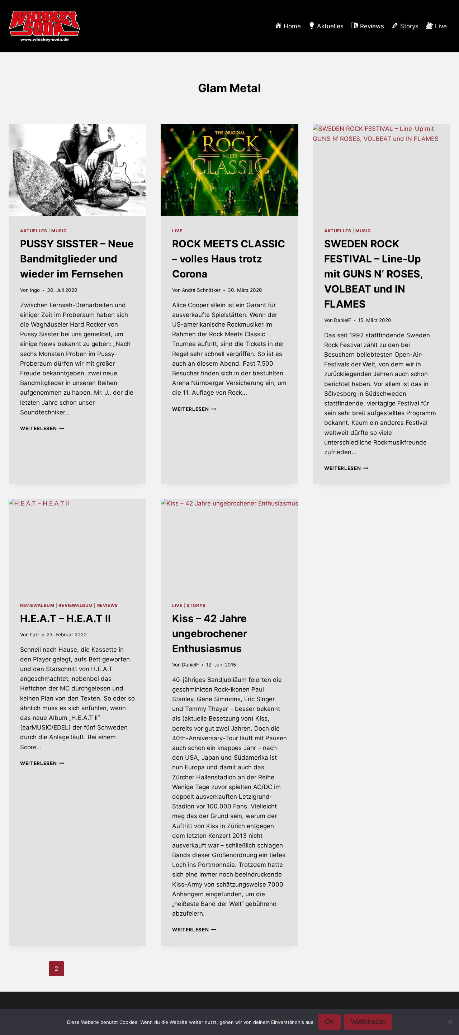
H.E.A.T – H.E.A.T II (65, 618)
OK (329, 1021)
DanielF (342, 320)
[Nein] (450, 1021)
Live (177, 230)
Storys (196, 605)
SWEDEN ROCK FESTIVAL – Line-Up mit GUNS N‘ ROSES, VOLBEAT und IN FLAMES (373, 274)
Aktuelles (33, 230)
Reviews (107, 605)
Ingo (35, 290)
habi (34, 634)
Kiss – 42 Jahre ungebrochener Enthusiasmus (209, 633)
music (59, 230)
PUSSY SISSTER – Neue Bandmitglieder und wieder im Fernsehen (77, 259)
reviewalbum (37, 605)
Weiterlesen (42, 428)
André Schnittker (201, 290)
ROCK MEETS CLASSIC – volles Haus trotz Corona (228, 259)
